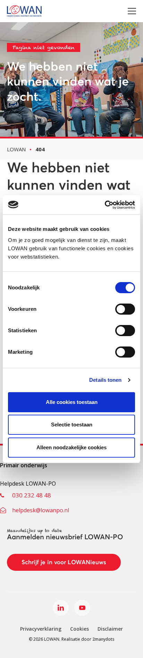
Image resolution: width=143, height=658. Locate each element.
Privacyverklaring (40, 628)
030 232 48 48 (31, 495)
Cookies (79, 628)
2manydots (103, 639)
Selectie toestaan (71, 424)
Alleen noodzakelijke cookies (71, 447)
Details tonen (105, 380)
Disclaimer (110, 628)
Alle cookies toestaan (72, 402)
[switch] (125, 309)
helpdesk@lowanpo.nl (40, 510)
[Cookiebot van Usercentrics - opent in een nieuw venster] (104, 204)
